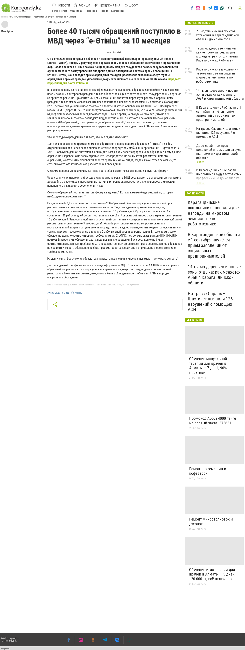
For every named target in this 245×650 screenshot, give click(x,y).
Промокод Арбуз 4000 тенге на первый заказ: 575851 (212, 420)
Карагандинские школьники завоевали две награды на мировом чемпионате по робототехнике (217, 75)
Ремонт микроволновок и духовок (211, 521)
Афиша (84, 5)
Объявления (76, 10)
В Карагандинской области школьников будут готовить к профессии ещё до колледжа (219, 174)
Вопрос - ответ (59, 10)
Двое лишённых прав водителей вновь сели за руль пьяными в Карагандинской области (219, 152)
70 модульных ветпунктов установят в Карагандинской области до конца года (217, 35)
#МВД (65, 292)
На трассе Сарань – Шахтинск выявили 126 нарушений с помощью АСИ (218, 133)
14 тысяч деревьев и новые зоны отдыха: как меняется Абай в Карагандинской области (220, 94)
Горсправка (91, 10)
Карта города (117, 10)
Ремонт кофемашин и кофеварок (207, 471)
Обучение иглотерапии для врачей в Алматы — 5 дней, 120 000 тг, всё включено (212, 574)
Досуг (133, 5)
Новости (63, 5)
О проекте (5, 649)
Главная (4, 17)
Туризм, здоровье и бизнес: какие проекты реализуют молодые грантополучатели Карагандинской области (217, 54)
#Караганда (53, 292)
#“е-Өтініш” (77, 292)
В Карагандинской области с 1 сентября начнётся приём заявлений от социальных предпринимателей (218, 113)
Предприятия (109, 5)
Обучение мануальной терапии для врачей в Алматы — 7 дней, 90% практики (208, 365)
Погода (104, 10)
